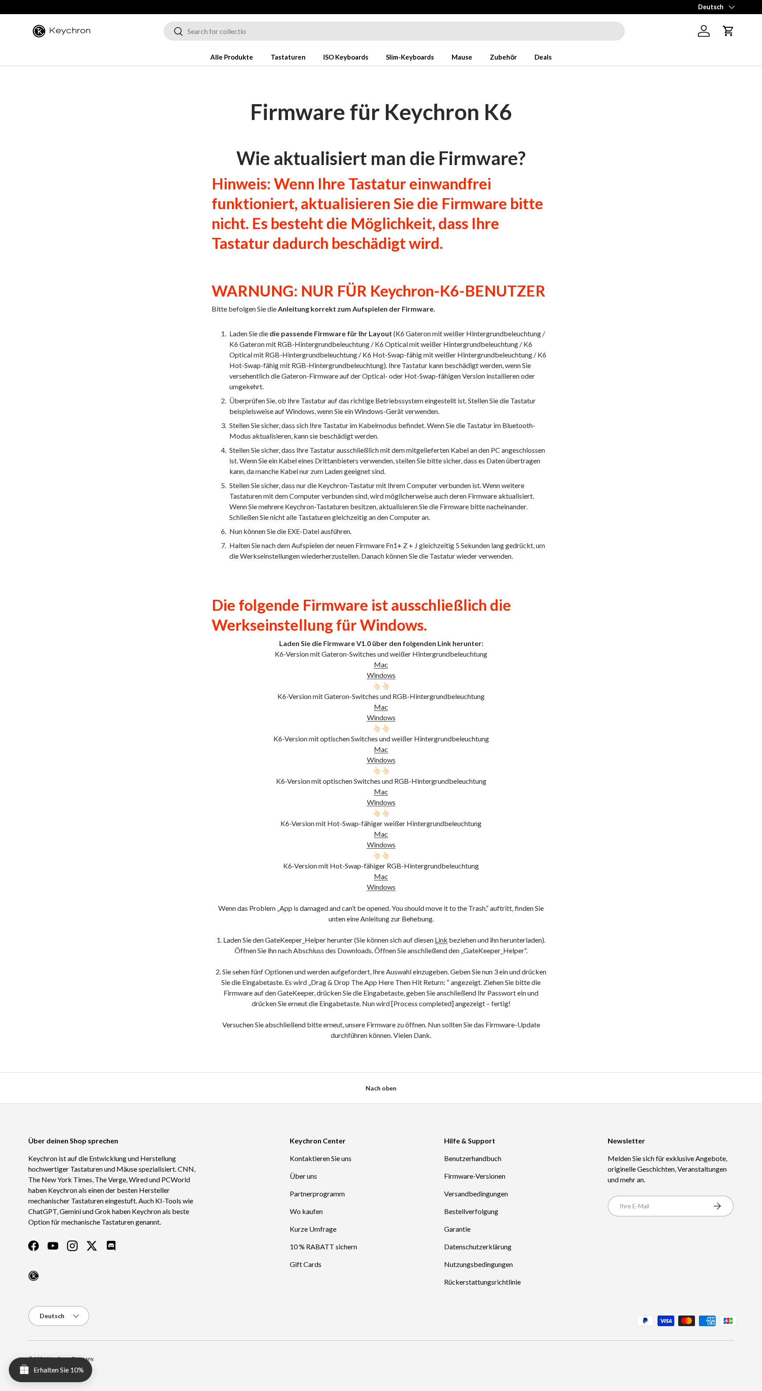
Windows (381, 675)
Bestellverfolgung (471, 1211)
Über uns (303, 1176)
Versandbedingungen (476, 1193)
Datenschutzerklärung (478, 1246)
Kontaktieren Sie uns (320, 1158)
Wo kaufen (306, 1211)
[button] (728, 31)
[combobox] (394, 31)
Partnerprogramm (317, 1193)
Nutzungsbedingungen (478, 1264)
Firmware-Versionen (474, 1176)
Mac (381, 664)
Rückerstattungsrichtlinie (482, 1282)
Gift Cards (305, 1264)
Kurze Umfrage (313, 1229)
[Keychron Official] (33, 1276)
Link (441, 940)
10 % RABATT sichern (323, 1246)
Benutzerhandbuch (472, 1158)
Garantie (457, 1229)
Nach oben (381, 1088)
